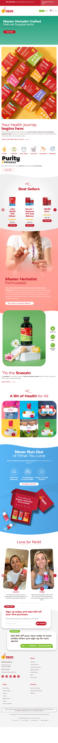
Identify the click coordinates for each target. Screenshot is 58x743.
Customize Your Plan (29, 484)
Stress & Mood (7, 691)
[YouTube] (14, 676)
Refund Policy (34, 720)
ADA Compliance (45, 720)
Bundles (47, 410)
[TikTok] (18, 676)
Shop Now (9, 32)
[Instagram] (6, 676)
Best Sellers (6, 688)
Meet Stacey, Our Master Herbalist (19, 303)
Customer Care (34, 664)
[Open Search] (46, 11)
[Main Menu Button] (55, 11)
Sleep (4, 696)
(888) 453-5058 (6, 669)
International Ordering (36, 691)
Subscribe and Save (36, 667)
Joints (4, 701)
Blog (32, 675)
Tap (23, 646)
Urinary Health (29, 428)
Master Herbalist (35, 670)
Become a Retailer (35, 688)
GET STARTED (41, 623)
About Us (33, 662)
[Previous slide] (3, 209)
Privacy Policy (25, 720)
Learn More (8, 170)
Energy (5, 693)
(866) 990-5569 (45, 646)
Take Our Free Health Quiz (13, 139)
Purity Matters (34, 672)
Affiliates (33, 693)
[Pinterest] (10, 676)
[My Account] (52, 11)
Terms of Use (16, 720)
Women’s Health (11, 409)
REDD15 (33, 646)
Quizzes (42, 10)
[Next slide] (54, 209)
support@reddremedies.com (9, 672)
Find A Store (34, 677)
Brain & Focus (6, 698)
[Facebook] (3, 676)
